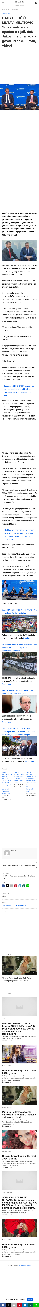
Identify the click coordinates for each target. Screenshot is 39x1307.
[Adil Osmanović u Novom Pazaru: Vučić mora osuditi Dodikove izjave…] (19, 713)
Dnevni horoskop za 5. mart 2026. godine (18, 1246)
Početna (5, 1018)
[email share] (11, 885)
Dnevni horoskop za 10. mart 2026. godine (19, 1157)
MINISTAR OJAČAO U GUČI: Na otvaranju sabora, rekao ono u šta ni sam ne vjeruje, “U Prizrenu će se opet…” (19, 731)
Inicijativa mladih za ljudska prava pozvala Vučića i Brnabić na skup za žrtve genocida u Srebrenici (19, 647)
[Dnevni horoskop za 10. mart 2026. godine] (19, 1139)
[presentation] (33, 972)
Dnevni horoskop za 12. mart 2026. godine (19, 1072)
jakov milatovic (21, 905)
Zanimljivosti (7, 1065)
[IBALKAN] (19, 3)
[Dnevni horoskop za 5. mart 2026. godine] (19, 1228)
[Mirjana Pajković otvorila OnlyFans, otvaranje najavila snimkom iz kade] (19, 965)
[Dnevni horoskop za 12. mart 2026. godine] (19, 1054)
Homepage (5, 9)
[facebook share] (3, 885)
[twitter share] (7, 885)
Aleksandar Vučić (8, 905)
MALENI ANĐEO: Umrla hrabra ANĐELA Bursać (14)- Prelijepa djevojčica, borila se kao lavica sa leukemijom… (19, 1028)
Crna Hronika (7, 1107)
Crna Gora (14, 9)
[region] (19, 64)
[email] (14, 1305)
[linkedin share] (20, 885)
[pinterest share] (15, 885)
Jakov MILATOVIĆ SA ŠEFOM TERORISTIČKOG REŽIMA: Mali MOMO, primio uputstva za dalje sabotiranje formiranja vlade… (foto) (7, 783)
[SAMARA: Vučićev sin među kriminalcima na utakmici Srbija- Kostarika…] (19, 632)
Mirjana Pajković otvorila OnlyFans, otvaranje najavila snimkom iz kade (19, 1115)
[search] (36, 3)
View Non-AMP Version (25, 1265)
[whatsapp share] (23, 885)
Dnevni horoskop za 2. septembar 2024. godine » (19, 866)
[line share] (27, 885)
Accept (30, 1299)
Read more (28, 638)
